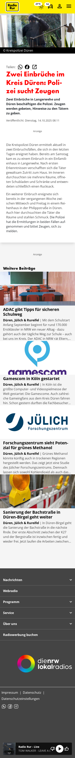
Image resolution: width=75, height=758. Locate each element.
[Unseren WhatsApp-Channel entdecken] (4, 706)
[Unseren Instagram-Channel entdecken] (16, 706)
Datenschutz (32, 692)
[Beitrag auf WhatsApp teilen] (20, 67)
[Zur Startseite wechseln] (12, 6)
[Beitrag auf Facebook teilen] (27, 67)
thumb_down (52, 748)
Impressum (10, 692)
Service (8, 613)
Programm (11, 602)
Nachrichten (12, 580)
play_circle (59, 748)
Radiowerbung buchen (20, 635)
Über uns (10, 624)
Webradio (10, 591)
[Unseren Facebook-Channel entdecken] (10, 706)
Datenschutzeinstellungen (21, 699)
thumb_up (66, 748)
